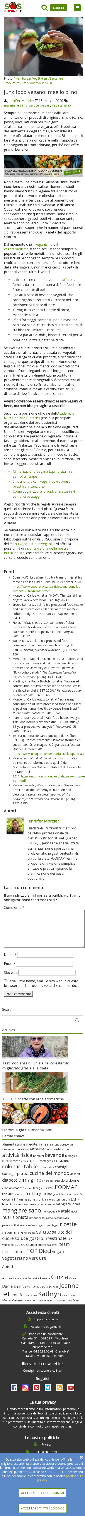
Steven (60, 1300)
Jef (6, 1294)
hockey (73, 1194)
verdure (37, 1258)
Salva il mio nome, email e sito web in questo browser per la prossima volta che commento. (41, 983)
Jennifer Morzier (21, 100)
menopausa (49, 1211)
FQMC (35, 1286)
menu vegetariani (23, 544)
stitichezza (44, 1244)
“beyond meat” (54, 279)
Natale (64, 1211)
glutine (45, 1193)
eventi (28, 1188)
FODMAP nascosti (13, 1194)
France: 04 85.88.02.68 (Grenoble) (45, 1351)
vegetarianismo (16, 249)
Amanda (45, 1278)
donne (74, 1180)
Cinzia (59, 1277)
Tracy (68, 1300)
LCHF (75, 1199)
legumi (6, 1204)
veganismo (44, 244)
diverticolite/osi (51, 1180)
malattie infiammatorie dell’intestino (33, 1204)
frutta (31, 1194)
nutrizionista (15, 1217)
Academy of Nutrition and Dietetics (40, 415)
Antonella (33, 1278)
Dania (7, 1286)
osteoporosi (37, 1218)
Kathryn (49, 1293)
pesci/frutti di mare (14, 1225)
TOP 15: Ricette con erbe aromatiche (33, 1098)
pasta (66, 1217)
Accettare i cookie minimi (42, 1493)
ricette (68, 1224)
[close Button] (81, 1457)
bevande (54, 1155)
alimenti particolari (61, 1144)
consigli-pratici (15, 1173)
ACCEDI (59, 8)
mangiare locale (68, 1204)
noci (74, 1211)
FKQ (28, 1287)
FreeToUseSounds (35, 83)
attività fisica (17, 1154)
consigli (61, 1166)
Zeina (75, 1300)
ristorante (29, 1232)
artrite (66, 1149)
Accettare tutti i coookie (42, 1508)
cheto (34, 1160)
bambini (38, 1156)
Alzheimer (38, 1149)
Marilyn (28, 1300)
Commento (14, 907)
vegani (46, 544)
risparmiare (12, 1232)
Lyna (72, 1295)
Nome (10, 954)
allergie (23, 1149)
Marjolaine (39, 1300)
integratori (53, 1199)
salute (34, 105)
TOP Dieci (38, 1251)
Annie (23, 1278)
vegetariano (61, 105)
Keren (65, 1295)
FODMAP (66, 1187)
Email (9, 963)
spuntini (31, 1245)
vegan (45, 105)
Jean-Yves (52, 1287)
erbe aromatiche (13, 1188)
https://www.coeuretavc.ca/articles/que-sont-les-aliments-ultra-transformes (47, 588)
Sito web (11, 972)
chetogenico (47, 1161)
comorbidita (46, 1167)
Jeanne (69, 1285)
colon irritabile (20, 1166)
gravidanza (60, 1194)
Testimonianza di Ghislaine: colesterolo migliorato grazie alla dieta (35, 1066)
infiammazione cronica (30, 1199)
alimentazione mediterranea (25, 1144)
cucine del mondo (49, 1173)
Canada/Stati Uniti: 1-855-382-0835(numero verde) (45, 1345)
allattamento (9, 1149)
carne (16, 1161)
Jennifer (17, 1294)
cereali (25, 1160)
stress (55, 1244)
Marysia (51, 1300)
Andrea (7, 1278)
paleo (49, 1217)
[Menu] (77, 7)
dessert (75, 1174)
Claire (72, 1278)
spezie (20, 1244)
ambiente (54, 1149)
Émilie (19, 1286)
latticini (65, 1199)
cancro (7, 1161)
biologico (71, 1156)
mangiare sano (15, 105)
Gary (42, 1286)
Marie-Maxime (12, 1300)
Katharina (31, 1295)
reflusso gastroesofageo (43, 1225)
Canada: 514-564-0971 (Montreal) (46, 1338)
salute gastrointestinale (41, 1238)
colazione (63, 1161)
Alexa (16, 1278)
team (64, 1244)
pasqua (58, 1217)
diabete (10, 1180)
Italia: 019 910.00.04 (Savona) (45, 1356)
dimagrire (30, 1179)
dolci (64, 1180)
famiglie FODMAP (43, 1188)
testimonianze (14, 1251)
